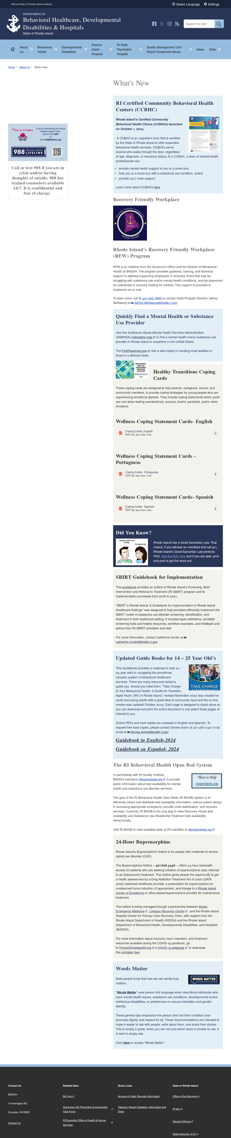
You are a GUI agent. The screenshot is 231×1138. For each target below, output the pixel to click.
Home (11, 67)
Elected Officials (182, 1121)
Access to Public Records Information (139, 1096)
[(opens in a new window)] (154, 24)
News (200, 49)
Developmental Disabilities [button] (75, 49)
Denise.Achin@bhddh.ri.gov (149, 732)
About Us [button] (27, 49)
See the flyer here (173, 556)
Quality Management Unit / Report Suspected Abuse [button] (170, 49)
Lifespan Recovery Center (166, 911)
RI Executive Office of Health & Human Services (84, 1122)
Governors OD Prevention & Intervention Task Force (85, 1109)
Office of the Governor (185, 1096)
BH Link (67, 1096)
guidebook (129, 587)
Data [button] (216, 48)
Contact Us (14, 1123)
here (157, 187)
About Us (24, 67)
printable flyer (130, 952)
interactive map (142, 337)
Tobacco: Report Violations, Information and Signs (142, 1109)
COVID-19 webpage (171, 947)
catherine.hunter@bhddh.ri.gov (137, 641)
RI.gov (176, 1108)
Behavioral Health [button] (48, 49)
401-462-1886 (151, 298)
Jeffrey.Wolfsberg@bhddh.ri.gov (155, 302)
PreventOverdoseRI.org (135, 947)
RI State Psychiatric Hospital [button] (130, 49)
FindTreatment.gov (134, 350)
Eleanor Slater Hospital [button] (103, 49)
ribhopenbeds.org (150, 779)
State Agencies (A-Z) (184, 1134)
